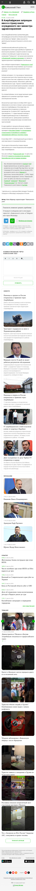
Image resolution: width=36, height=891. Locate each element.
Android (25, 164)
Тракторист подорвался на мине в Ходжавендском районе (16, 330)
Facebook (7, 181)
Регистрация (18, 277)
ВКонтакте (22, 181)
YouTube (24, 185)
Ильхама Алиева (14, 130)
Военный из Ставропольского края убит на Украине (18, 578)
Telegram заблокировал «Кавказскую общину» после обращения (15, 739)
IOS (30, 164)
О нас (3, 858)
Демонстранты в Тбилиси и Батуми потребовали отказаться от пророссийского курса (18, 636)
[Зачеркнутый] (17, 258)
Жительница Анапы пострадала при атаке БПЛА (17, 561)
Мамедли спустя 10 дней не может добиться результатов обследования (17, 361)
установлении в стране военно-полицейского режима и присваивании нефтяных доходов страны (16, 133)
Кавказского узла (27, 64)
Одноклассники (9, 183)
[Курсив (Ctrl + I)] (9, 258)
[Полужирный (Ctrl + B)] (5, 258)
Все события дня (28, 606)
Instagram (14, 181)
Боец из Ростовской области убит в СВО (17, 586)
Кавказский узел (18, 154)
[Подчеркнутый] (13, 258)
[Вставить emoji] (22, 258)
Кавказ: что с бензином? (11, 12)
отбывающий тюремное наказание (13, 58)
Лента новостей (12, 14)
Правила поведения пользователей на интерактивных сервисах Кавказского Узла (18, 878)
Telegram (22, 172)
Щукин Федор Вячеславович (14, 547)
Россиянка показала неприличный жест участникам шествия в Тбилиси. (16, 803)
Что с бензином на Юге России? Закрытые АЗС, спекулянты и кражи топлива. (17, 834)
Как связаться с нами (15, 858)
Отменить (18, 283)
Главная (4, 14)
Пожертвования (30, 858)
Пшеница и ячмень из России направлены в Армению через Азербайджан (15, 397)
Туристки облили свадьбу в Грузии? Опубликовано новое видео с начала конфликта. (15, 706)
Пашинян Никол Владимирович (15, 499)
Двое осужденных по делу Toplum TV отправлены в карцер (18, 458)
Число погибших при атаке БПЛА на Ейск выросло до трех (17, 569)
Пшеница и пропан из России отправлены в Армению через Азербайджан (15, 297)
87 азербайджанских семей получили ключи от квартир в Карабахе (17, 427)
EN (6, 2)
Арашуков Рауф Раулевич (13, 523)
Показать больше (18, 840)
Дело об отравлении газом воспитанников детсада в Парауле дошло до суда (17, 593)
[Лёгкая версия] (10, 2)
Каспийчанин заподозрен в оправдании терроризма (16, 601)
